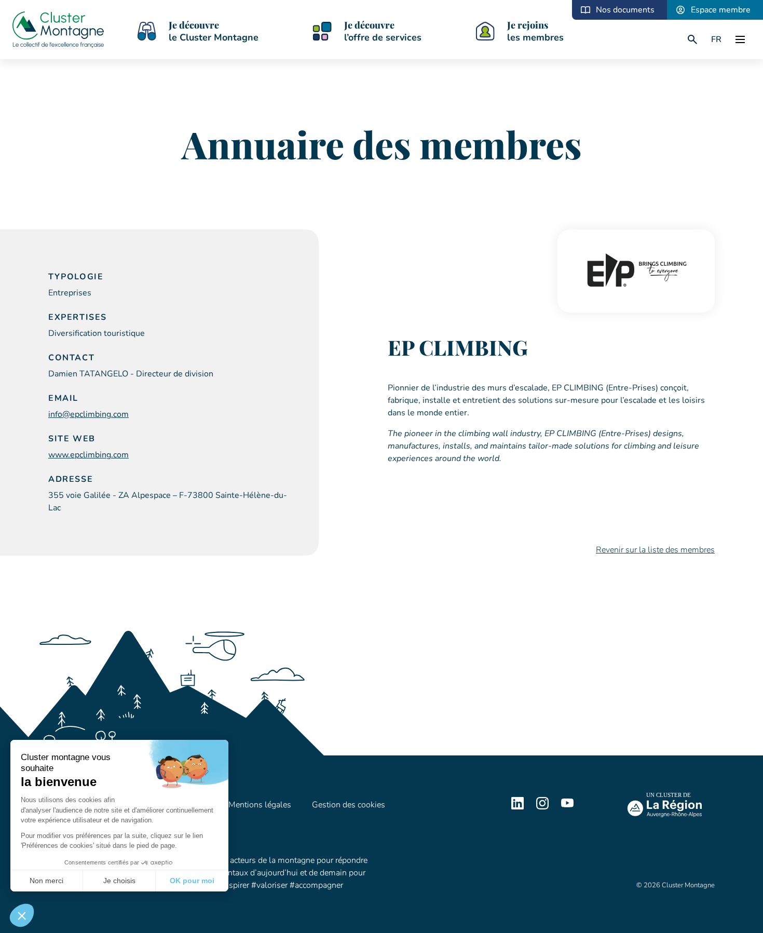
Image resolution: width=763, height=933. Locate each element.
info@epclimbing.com (88, 414)
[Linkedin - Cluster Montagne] (517, 807)
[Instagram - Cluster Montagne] (542, 807)
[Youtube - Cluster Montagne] (567, 807)
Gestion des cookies (348, 804)
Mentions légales (259, 804)
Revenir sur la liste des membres (655, 550)
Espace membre (721, 10)
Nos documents (625, 10)
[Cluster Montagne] (58, 31)
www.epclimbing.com (88, 455)
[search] (692, 39)
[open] (740, 39)
